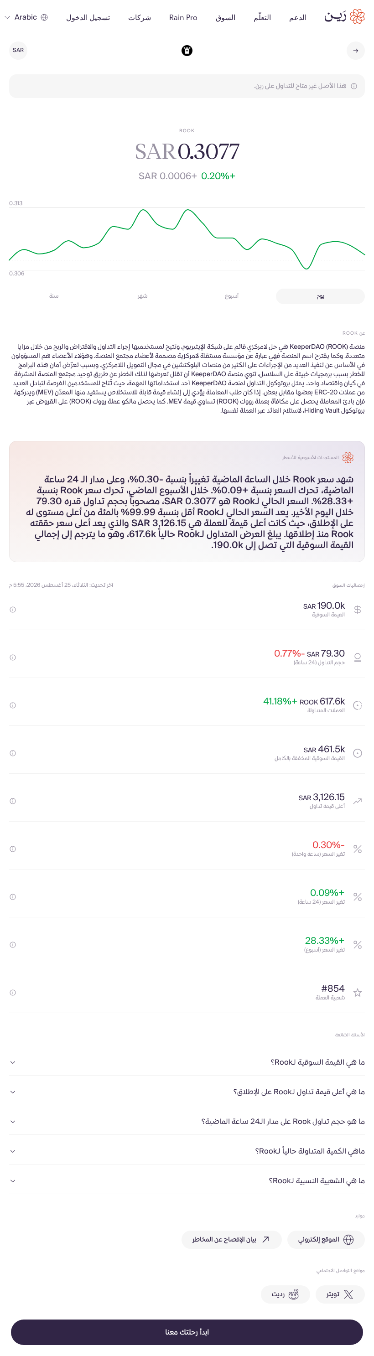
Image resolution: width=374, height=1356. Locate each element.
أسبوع (232, 296)
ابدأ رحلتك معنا (187, 1332)
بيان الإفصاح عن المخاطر (224, 1239)
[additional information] (12, 609)
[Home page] (345, 16)
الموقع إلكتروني (318, 1239)
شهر (142, 296)
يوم (320, 296)
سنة (53, 296)
